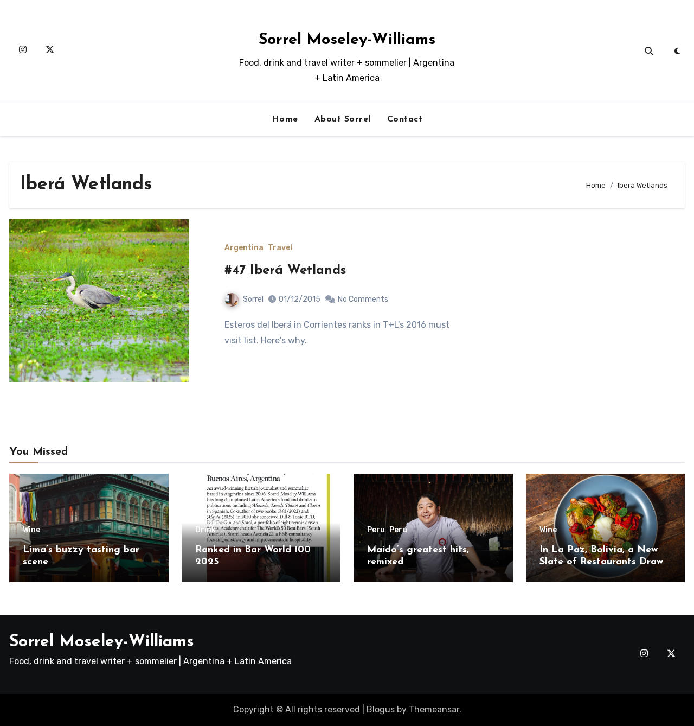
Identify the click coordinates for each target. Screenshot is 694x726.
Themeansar (434, 709)
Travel (280, 248)
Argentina (244, 248)
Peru (376, 530)
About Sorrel (342, 119)
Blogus (381, 709)
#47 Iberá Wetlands (285, 270)
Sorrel (253, 299)
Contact (405, 119)
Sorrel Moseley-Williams (347, 40)
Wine (31, 530)
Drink (205, 530)
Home (285, 119)
